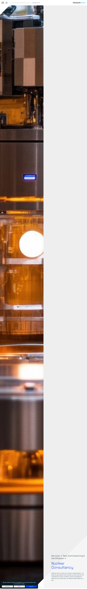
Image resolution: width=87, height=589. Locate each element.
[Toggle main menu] (3, 2)
